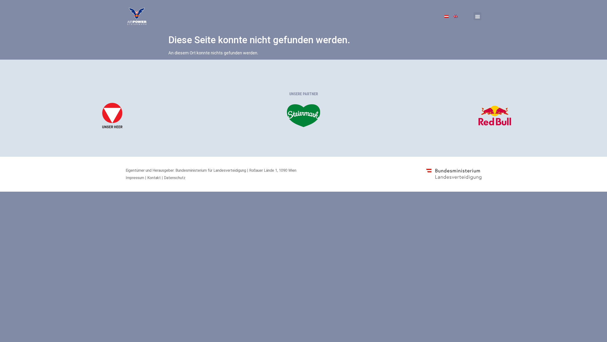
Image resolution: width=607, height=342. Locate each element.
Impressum (135, 178)
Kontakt (154, 178)
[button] (477, 16)
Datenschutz (174, 178)
